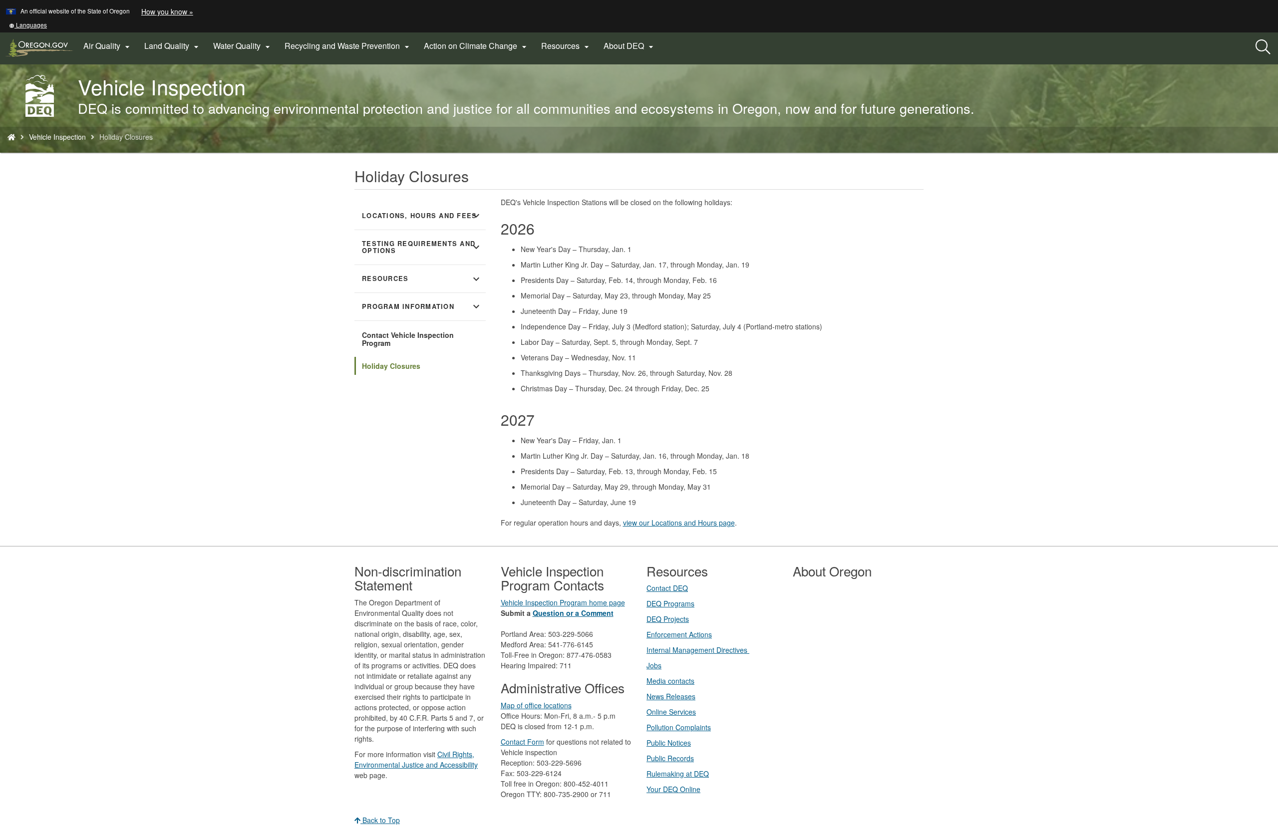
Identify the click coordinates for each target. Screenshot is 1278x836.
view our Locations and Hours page (679, 523)
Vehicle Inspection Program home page (563, 602)
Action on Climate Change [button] (476, 46)
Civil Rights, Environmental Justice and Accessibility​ (416, 759)
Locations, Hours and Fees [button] (422, 216)
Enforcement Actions (679, 634)
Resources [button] (566, 46)
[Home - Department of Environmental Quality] (11, 137)
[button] (28, 24)
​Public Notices (668, 743)
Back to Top (380, 820)
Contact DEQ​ (667, 588)
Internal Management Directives (697, 650)
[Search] (1263, 47)
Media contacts (670, 681)
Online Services (671, 712)
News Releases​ (670, 696)
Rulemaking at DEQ (677, 774)
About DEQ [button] (630, 46)
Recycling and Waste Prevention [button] (348, 46)
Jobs (653, 665)
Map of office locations (536, 705)
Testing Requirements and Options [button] (422, 247)
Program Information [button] (422, 306)
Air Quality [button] (107, 46)
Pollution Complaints (678, 727)
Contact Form (522, 742)
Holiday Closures (391, 366)
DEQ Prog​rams (670, 603)
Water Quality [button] (243, 46)
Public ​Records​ (670, 758)
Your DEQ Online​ (673, 789)
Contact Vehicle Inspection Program (408, 339)
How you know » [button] (167, 11)
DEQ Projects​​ (667, 619)
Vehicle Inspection (57, 137)
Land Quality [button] (172, 46)
